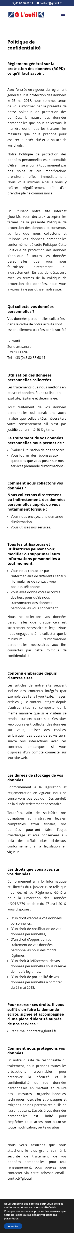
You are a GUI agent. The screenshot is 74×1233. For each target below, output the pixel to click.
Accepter (13, 1226)
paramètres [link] (11, 1218)
